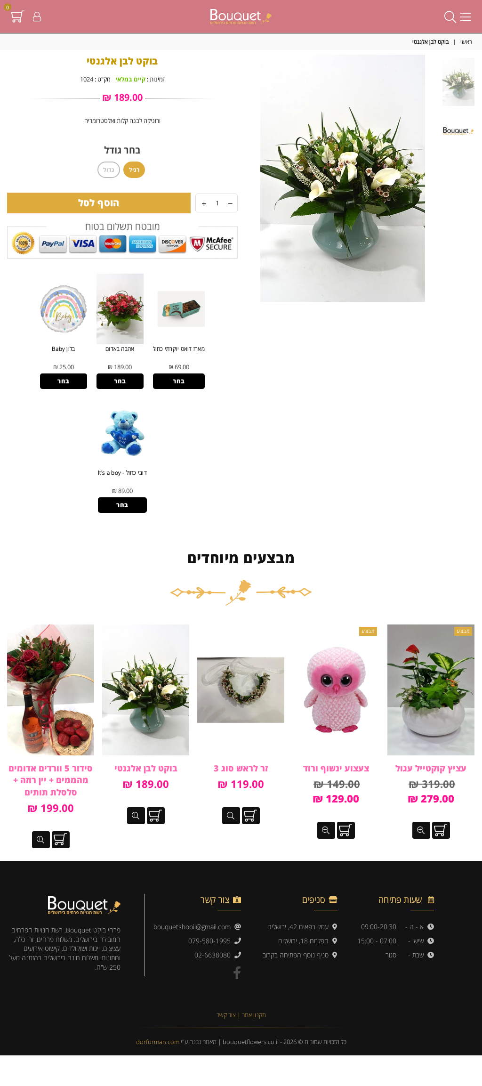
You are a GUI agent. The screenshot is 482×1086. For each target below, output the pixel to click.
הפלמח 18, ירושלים (305, 940)
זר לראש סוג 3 (241, 768)
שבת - (417, 954)
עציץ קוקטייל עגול (430, 768)
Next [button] (253, 178)
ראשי (466, 42)
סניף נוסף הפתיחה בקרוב (297, 954)
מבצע (463, 630)
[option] (343, 178)
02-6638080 (214, 954)
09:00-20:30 (378, 926)
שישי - (417, 940)
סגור (391, 954)
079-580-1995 (211, 940)
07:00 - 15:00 (376, 940)
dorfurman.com (157, 1041)
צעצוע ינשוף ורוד (336, 768)
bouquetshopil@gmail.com (193, 926)
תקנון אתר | (251, 1015)
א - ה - (416, 926)
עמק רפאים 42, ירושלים (299, 926)
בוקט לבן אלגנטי (145, 768)
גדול (108, 170)
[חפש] (450, 16)
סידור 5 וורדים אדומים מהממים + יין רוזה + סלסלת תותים (50, 779)
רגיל (134, 170)
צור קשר (227, 1015)
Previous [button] (432, 178)
